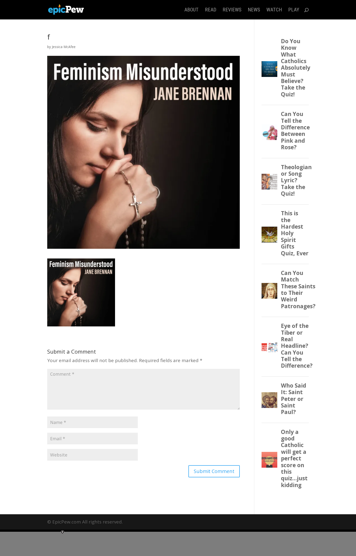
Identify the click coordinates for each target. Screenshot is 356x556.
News (254, 10)
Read (210, 10)
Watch (274, 10)
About (191, 10)
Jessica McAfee (64, 46)
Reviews (232, 10)
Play (293, 10)
